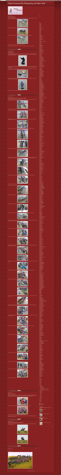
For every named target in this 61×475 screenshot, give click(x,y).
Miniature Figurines (41, 246)
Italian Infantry (41, 226)
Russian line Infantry (41, 309)
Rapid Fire (40, 289)
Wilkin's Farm (41, 370)
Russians (13, 446)
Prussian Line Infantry (41, 286)
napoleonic (11, 446)
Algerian (40, 55)
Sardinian (40, 313)
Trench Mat (40, 346)
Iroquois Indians (41, 222)
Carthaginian (41, 139)
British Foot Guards (41, 120)
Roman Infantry (41, 297)
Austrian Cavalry (41, 70)
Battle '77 (40, 413)
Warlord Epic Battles (41, 364)
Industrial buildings (41, 220)
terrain (40, 339)
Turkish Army (41, 348)
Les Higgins (41, 234)
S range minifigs (41, 312)
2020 (40, 383)
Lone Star (40, 238)
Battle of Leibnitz (41, 88)
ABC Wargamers (41, 45)
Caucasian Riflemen (41, 140)
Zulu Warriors (41, 376)
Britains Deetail (41, 114)
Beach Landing (41, 103)
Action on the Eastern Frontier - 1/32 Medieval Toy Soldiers (17, 98)
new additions (41, 256)
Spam (40, 323)
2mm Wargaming (41, 39)
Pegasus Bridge (41, 267)
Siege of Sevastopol (41, 320)
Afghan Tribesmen (41, 50)
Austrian (40, 68)
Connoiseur (41, 154)
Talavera (40, 337)
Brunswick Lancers (41, 132)
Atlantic (40, 67)
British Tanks (41, 129)
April (40, 395)
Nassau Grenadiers (41, 253)
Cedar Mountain (41, 141)
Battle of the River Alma (42, 96)
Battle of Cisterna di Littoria (42, 85)
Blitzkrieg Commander (41, 107)
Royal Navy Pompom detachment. (42, 300)
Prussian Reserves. (41, 287)
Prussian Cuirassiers (41, 280)
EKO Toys (40, 172)
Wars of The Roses (41, 366)
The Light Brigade (41, 342)
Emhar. (40, 173)
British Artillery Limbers (41, 118)
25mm (9, 446)
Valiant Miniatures (41, 359)
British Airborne (41, 116)
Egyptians (40, 171)
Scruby (40, 317)
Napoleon (40, 251)
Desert (40, 162)
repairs (40, 291)
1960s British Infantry (41, 35)
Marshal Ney (41, 242)
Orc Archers (41, 264)
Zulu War (40, 375)
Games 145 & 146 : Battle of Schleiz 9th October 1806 (46, 422)
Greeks (40, 204)
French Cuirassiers (41, 185)
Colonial (40, 149)
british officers (41, 127)
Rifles (40, 293)
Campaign (40, 138)
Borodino (40, 110)
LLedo (40, 237)
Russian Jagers (41, 308)
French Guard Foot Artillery (42, 187)
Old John (40, 260)
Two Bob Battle (41, 352)
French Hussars (41, 189)
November (41, 386)
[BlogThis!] (18, 49)
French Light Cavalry (41, 191)
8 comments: (16, 390)
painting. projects (41, 266)
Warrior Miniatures (17, 446)
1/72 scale (40, 26)
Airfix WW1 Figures (11, 52)
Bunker (40, 134)
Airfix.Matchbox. (41, 54)
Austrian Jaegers (41, 74)
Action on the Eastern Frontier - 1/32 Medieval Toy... (44, 388)
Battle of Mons (41, 90)
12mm (40, 28)
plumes (40, 273)
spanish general (41, 326)
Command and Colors (41, 151)
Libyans (40, 235)
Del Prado (40, 160)
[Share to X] (19, 49)
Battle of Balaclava (41, 83)
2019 (40, 384)
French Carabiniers (41, 183)
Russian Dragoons (41, 304)
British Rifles (41, 128)
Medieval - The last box (11, 393)
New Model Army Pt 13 (44, 409)
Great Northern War (41, 203)
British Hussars (41, 123)
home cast (40, 215)
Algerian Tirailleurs (41, 56)
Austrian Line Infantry (41, 75)
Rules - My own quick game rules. (42, 301)
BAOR (40, 79)
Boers (40, 108)
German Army (41, 200)
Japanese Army (41, 229)
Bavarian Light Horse (41, 101)
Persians (40, 269)
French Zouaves (41, 194)
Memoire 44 (41, 245)
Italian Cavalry (41, 225)
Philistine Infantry (41, 270)
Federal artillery (41, 178)
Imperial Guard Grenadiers (42, 218)
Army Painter (41, 63)
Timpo (40, 344)
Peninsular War (41, 268)
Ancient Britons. (41, 61)
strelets (40, 331)
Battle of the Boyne (41, 94)
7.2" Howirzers (41, 43)
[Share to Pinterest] (20, 49)
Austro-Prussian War (41, 76)
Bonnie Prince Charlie (41, 109)
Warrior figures (41, 365)
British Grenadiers (41, 121)
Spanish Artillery (41, 324)
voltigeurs (40, 361)
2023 (40, 381)
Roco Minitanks (41, 295)
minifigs (40, 247)
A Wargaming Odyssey (42, 417)
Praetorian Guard (41, 277)
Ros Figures (41, 298)
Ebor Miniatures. (41, 169)
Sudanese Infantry (41, 332)
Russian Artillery (41, 302)
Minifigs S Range (41, 248)
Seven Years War (41, 319)
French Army (41, 182)
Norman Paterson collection (42, 257)
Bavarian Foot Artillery (41, 99)
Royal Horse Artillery (41, 299)
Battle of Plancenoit (41, 92)
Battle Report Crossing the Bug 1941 (43, 97)
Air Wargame (41, 52)
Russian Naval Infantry (41, 310)
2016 (40, 399)
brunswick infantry (41, 131)
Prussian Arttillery (41, 279)
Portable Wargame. (41, 275)
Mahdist (40, 240)
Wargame (13, 95)
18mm (40, 33)
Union (40, 353)
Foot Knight (40, 180)
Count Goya (41, 156)
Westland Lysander (41, 368)
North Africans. (41, 259)
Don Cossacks (41, 163)
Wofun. (40, 372)
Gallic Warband (41, 196)
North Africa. (41, 258)
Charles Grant (41, 143)
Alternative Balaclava (41, 57)
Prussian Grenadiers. (41, 282)
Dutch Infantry (41, 167)
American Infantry (41, 59)
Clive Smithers (41, 147)
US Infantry (40, 357)
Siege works (41, 321)
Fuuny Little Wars (41, 195)
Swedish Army (41, 333)
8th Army (40, 44)
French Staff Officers (41, 193)
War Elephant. (41, 362)
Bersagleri (40, 105)
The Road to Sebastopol (42, 343)
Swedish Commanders (41, 335)
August (40, 392)
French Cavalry (41, 184)
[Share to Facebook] (19, 390)
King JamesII (41, 231)
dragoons (40, 165)
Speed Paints (41, 328)
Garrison (40, 198)
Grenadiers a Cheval (41, 205)
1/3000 (40, 24)
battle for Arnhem (41, 81)
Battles (40, 98)
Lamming (40, 233)
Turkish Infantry (41, 350)
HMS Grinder (41, 214)
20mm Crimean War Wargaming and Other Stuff (26, 3)
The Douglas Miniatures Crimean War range (43, 340)
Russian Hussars (41, 306)
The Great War (41, 341)
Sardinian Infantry (41, 315)
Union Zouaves (41, 355)
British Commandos (41, 119)
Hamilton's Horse (41, 209)
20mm (9, 95)
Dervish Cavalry (41, 161)
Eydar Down (41, 176)
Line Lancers (41, 236)
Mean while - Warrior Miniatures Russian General (15, 422)
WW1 (14, 95)
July (40, 393)
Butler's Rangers (41, 136)
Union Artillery (41, 354)
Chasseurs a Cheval (41, 145)
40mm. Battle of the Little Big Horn (42, 41)
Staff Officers (41, 330)
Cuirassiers (40, 158)
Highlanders (41, 211)
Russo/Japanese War (41, 311)
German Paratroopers (41, 202)
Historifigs (40, 213)
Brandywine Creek (41, 112)
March (40, 396)
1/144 (40, 23)
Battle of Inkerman (41, 86)
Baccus (40, 78)
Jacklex (40, 227)
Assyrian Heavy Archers (42, 65)
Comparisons (41, 152)
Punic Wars (40, 288)
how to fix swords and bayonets (42, 216)
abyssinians (41, 46)
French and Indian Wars (42, 181)
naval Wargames (41, 255)
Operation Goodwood (41, 262)
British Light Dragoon (41, 125)
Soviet (40, 322)
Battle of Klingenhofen (41, 87)
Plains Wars (41, 271)
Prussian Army (41, 278)
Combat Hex (41, 150)
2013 (40, 401)
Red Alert (40, 290)
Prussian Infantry (41, 284)
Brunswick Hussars (41, 130)
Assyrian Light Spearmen (42, 66)
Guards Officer (41, 207)
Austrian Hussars (41, 72)
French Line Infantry (41, 192)
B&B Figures (41, 77)
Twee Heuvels (41, 351)
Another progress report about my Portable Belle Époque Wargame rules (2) (45, 407)
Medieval (40, 244)
